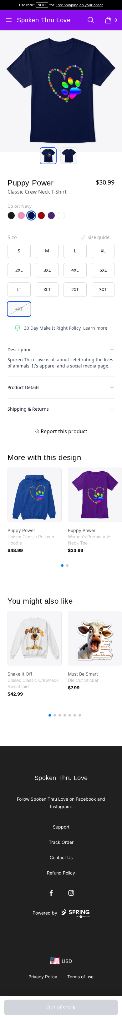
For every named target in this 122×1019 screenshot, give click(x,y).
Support (61, 826)
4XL (75, 270)
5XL (103, 270)
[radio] (19, 251)
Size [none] (12, 237)
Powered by (45, 912)
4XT (19, 309)
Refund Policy (61, 872)
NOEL (42, 5)
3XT (103, 289)
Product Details (23, 387)
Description (20, 349)
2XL (19, 270)
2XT (75, 289)
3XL (47, 270)
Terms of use (80, 976)
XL (103, 251)
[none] (94, 237)
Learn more (95, 328)
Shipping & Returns (28, 409)
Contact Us (61, 857)
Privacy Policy (42, 976)
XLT (47, 289)
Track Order (61, 842)
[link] (34, 495)
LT (19, 289)
